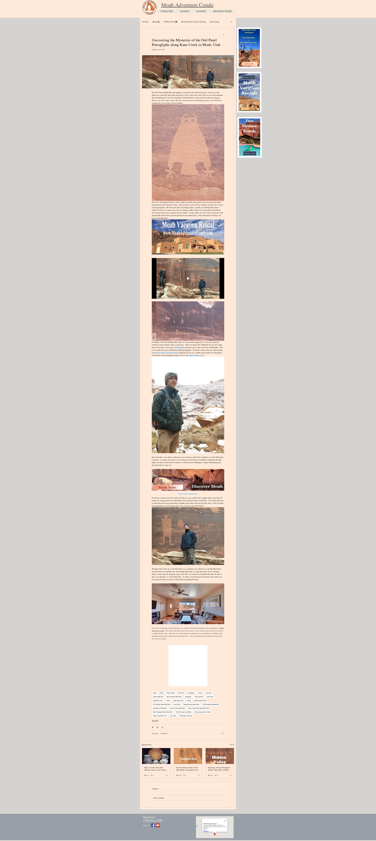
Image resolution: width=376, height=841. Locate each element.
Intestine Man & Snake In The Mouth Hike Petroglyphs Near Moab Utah (187, 768)
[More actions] (223, 34)
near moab (173, 716)
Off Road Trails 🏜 (170, 22)
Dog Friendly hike (158, 697)
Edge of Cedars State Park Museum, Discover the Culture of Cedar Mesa (155, 768)
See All (232, 744)
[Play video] (188, 278)
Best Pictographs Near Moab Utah (163, 712)
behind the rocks (158, 700)
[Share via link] (157, 727)
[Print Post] (162, 727)
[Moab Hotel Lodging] (158, 825)
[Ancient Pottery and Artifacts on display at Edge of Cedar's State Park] (156, 756)
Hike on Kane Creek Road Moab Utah (198, 708)
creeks (168, 700)
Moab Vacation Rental (200, 700)
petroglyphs (191, 693)
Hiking (161, 693)
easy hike (208, 693)
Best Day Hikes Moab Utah (174, 697)
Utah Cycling (214, 22)
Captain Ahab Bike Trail (160, 716)
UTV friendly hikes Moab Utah (161, 704)
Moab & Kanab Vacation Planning (193, 22)
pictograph (188, 697)
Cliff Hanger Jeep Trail (185, 716)
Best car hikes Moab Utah (177, 708)
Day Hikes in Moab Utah (160, 708)
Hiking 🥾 (156, 22)
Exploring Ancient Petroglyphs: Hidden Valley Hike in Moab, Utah (219, 768)
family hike (181, 693)
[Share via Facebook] (153, 727)
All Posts (145, 22)
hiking (189, 700)
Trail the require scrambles (183, 712)
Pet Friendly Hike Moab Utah (210, 704)
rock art (200, 693)
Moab (154, 693)
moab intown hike (178, 700)
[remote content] (188, 666)
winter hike (210, 697)
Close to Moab (171, 693)
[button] (231, 21)
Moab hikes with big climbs (191, 704)
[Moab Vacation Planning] (153, 825)
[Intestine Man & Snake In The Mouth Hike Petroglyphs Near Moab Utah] (188, 756)
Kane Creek (177, 704)
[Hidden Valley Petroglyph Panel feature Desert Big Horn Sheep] (220, 756)
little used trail (199, 697)
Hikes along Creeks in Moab (203, 712)
